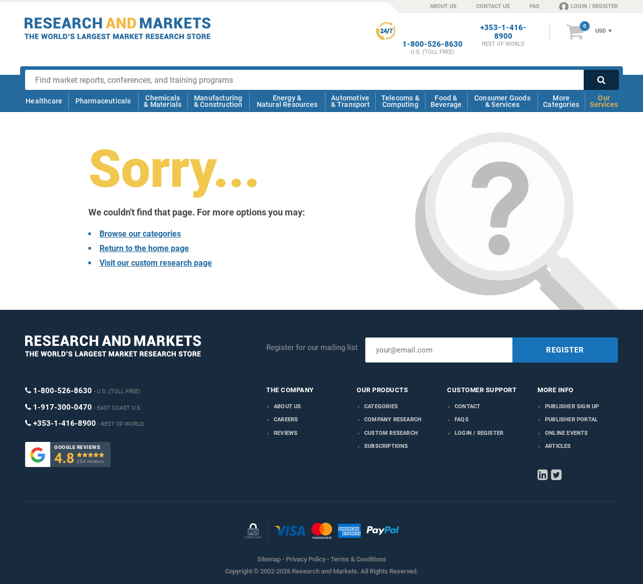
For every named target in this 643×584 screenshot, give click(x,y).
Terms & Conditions (358, 559)
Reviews (285, 433)
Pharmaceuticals (103, 101)
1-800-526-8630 (432, 44)
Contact (467, 406)
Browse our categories (140, 234)
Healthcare (44, 101)
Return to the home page (144, 248)
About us (287, 406)
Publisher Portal (571, 419)
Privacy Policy (306, 559)
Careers (286, 419)
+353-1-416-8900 (503, 32)
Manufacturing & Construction (218, 101)
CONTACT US (493, 6)
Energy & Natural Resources (287, 101)
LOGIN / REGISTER (594, 6)
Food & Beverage (446, 101)
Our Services (604, 101)
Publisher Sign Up (572, 406)
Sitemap (269, 559)
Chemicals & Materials (162, 101)
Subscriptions (386, 446)
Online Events (566, 433)
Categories (381, 406)
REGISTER (565, 350)
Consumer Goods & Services (502, 101)
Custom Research (391, 433)
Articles (558, 446)
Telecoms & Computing (400, 101)
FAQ (534, 6)
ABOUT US (443, 6)
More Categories (561, 101)
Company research (392, 419)
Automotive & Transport (350, 101)
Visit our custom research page (155, 263)
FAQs (462, 419)
